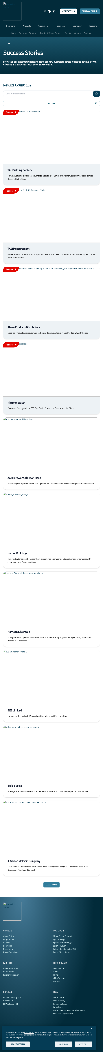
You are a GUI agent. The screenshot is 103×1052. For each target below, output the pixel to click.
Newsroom (8, 949)
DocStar (56, 981)
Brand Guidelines (10, 952)
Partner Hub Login (11, 975)
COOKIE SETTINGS (18, 1044)
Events (68, 33)
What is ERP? (8, 1000)
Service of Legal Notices (63, 1013)
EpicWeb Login (59, 946)
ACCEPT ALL (83, 1044)
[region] (49, 1038)
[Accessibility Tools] (54, 11)
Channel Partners (10, 968)
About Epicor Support (62, 936)
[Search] (96, 94)
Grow (55, 971)
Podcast (88, 33)
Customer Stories (27, 33)
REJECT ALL (63, 1044)
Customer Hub (90, 11)
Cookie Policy (28, 1035)
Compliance (58, 1007)
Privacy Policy (59, 1000)
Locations (7, 946)
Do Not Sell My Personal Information (69, 1010)
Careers (6, 942)
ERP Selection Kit (10, 1004)
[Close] (92, 1029)
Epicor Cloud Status (61, 952)
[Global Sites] (49, 11)
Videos (77, 33)
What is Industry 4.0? (12, 997)
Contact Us (68, 11)
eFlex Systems (59, 978)
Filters (51, 103)
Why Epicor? (8, 939)
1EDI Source (58, 968)
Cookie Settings (60, 1004)
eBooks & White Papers (50, 33)
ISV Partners (8, 971)
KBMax (56, 975)
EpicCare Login (59, 939)
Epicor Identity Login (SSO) (64, 949)
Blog (13, 33)
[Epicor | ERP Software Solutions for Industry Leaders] (12, 11)
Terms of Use (58, 997)
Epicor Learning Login (62, 942)
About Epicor (8, 936)
